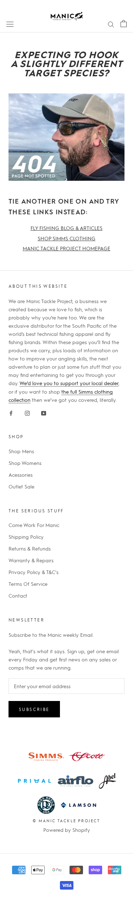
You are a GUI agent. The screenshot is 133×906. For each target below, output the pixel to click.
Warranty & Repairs (31, 560)
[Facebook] (11, 412)
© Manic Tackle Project (66, 820)
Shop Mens (21, 451)
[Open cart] (124, 23)
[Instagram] (27, 412)
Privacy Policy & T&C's (34, 572)
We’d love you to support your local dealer (69, 383)
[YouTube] (43, 412)
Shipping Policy (26, 536)
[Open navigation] (9, 23)
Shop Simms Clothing (66, 238)
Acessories (21, 474)
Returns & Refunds (30, 548)
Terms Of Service (28, 583)
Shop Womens (25, 463)
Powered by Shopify (66, 829)
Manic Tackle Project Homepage (66, 248)
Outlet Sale (21, 486)
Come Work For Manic (34, 525)
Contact (18, 595)
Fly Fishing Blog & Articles (66, 228)
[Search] (111, 23)
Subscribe (34, 709)
